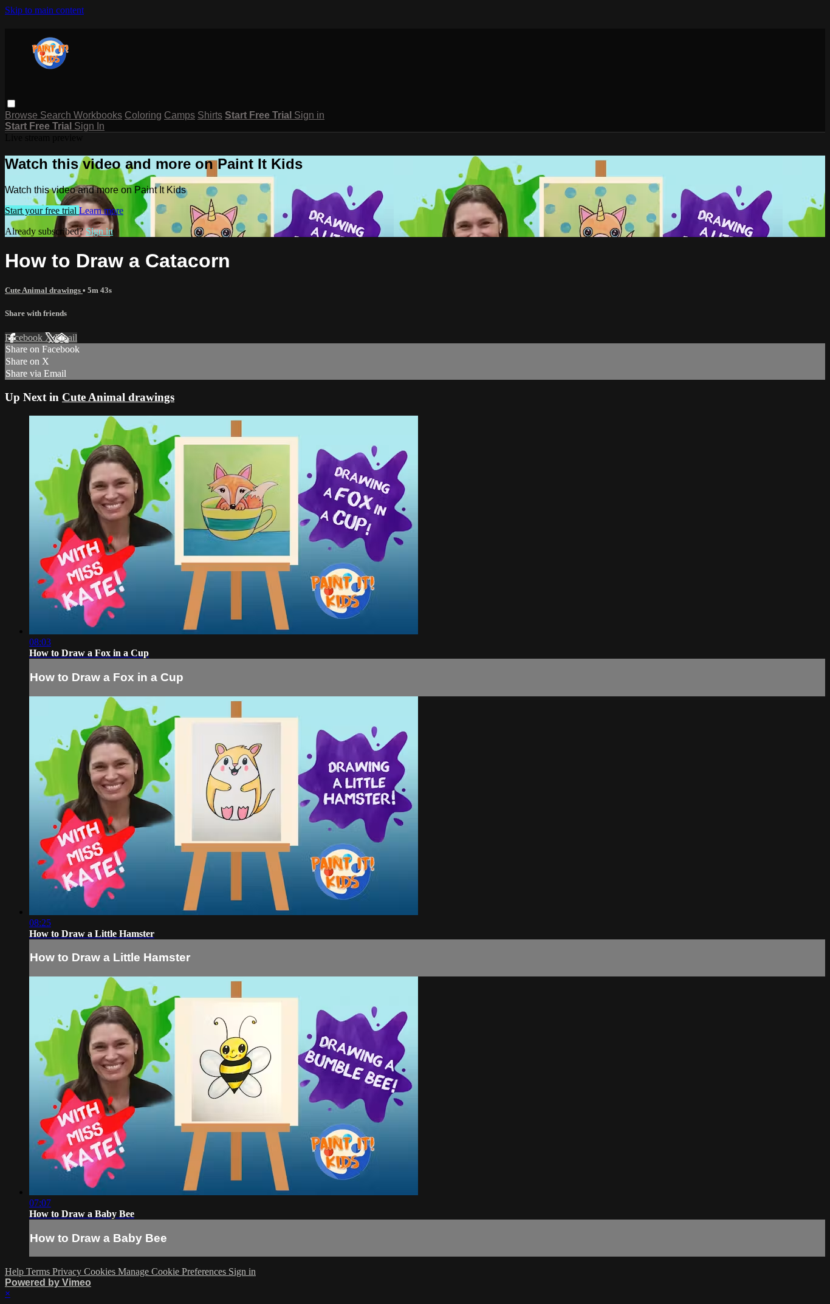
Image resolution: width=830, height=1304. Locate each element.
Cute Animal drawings (44, 290)
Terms (39, 1271)
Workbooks (98, 115)
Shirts (209, 115)
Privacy (68, 1271)
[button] (11, 104)
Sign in (309, 115)
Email (66, 337)
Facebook (25, 337)
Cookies (101, 1271)
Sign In (89, 126)
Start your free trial (42, 210)
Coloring (143, 115)
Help (15, 1271)
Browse (22, 115)
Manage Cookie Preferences (173, 1271)
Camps (179, 115)
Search (57, 115)
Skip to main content (44, 10)
